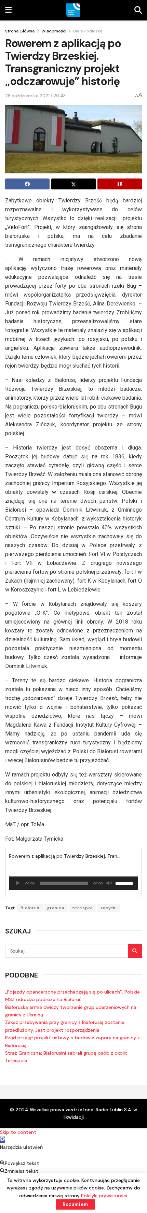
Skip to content (18, 1132)
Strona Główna (20, 31)
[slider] (125, 882)
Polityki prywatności (104, 1196)
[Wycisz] (109, 883)
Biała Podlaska (87, 31)
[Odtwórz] (17, 883)
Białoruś (30, 908)
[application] (73, 883)
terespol (82, 908)
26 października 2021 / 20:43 (35, 96)
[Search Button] (135, 951)
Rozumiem (75, 1204)
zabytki (109, 908)
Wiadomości (53, 31)
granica (55, 908)
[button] (2, 1140)
